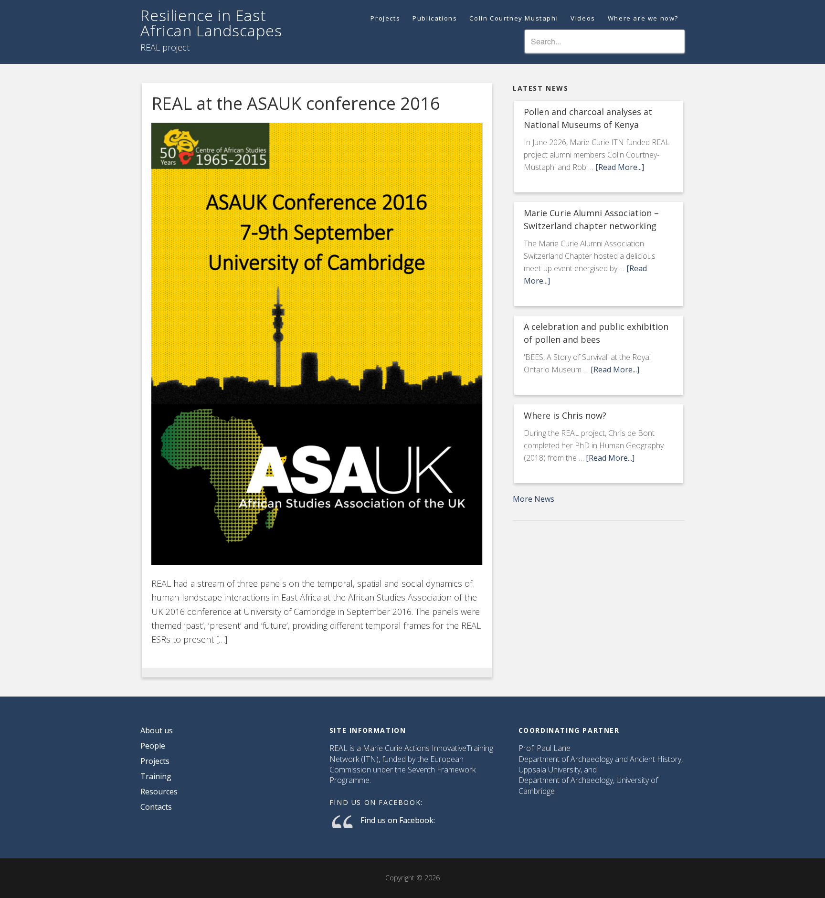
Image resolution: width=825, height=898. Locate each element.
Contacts (156, 807)
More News (533, 499)
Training (155, 776)
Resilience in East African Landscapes (211, 23)
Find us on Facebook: (376, 802)
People (152, 745)
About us (156, 730)
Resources (159, 791)
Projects (154, 761)
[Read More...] (619, 167)
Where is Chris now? (565, 415)
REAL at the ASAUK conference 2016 (295, 103)
